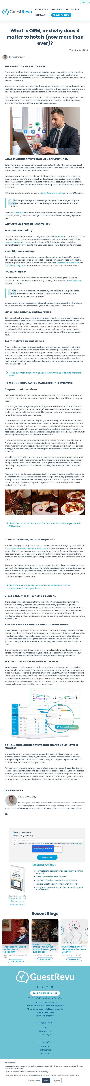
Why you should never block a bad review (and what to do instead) (60, 888)
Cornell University (74, 280)
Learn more (78, 844)
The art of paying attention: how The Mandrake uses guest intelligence (44, 948)
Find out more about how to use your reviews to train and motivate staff (45, 374)
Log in (84, 2)
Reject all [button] (57, 1081)
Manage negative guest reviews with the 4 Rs (56, 884)
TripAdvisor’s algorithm (15, 265)
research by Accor (13, 242)
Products (40, 9)
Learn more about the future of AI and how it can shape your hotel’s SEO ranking (45, 525)
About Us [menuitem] (45, 1046)
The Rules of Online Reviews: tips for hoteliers (56, 880)
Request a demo (61, 15)
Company (40, 15)
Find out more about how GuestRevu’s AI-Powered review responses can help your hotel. (40, 587)
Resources (71, 9)
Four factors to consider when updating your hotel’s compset (59, 872)
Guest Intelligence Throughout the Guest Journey (74, 949)
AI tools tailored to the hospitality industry (28, 548)
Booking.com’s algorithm (68, 262)
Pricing (56, 9)
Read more (16, 961)
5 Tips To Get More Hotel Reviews (51, 876)
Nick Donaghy (18, 57)
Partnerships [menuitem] (45, 1050)
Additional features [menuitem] (45, 1012)
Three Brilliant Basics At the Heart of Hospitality (15, 949)
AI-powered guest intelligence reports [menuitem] (45, 1009)
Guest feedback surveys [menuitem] (45, 1002)
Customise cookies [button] (34, 1081)
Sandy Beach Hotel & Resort (53, 193)
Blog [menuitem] (45, 1027)
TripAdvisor (60, 236)
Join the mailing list (45, 993)
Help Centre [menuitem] (45, 1031)
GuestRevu (19, 212)
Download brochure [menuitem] (45, 1015)
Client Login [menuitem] (45, 1034)
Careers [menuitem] (45, 1053)
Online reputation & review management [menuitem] (45, 1005)
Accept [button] (46, 1081)
